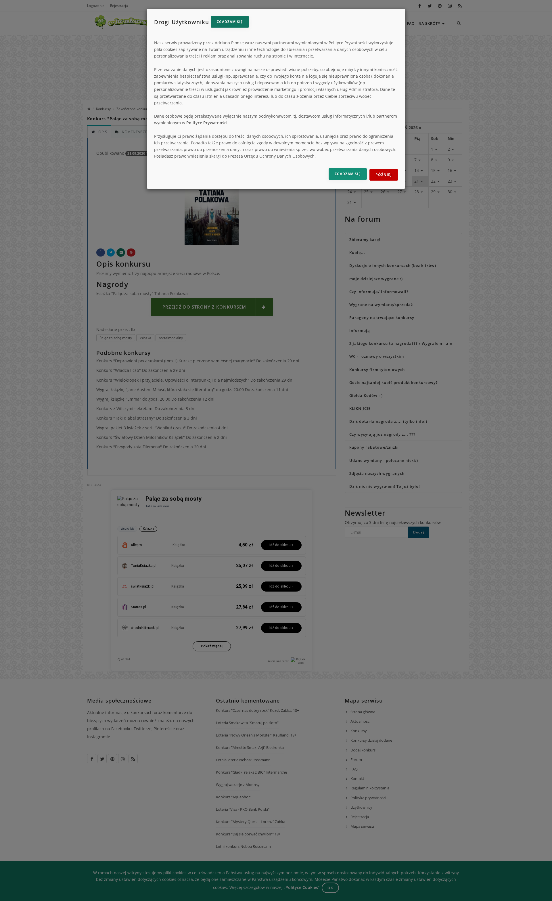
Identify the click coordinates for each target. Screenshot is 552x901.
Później (383, 174)
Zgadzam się (230, 21)
